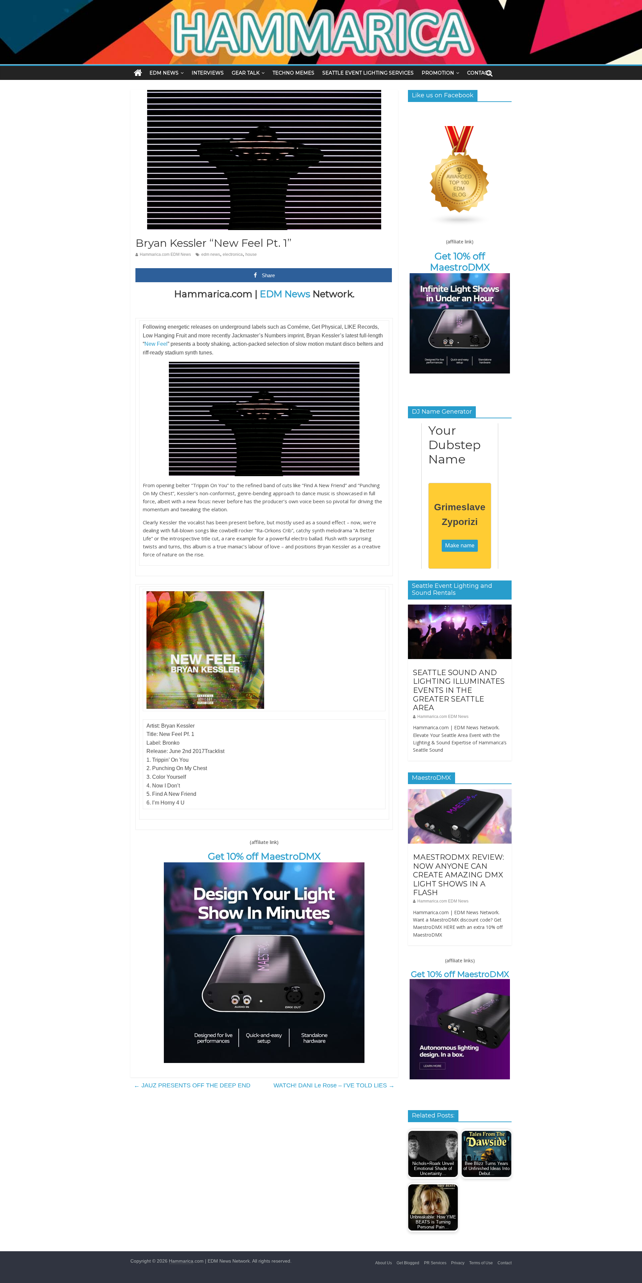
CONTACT (479, 73)
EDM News (285, 294)
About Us (383, 1263)
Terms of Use (481, 1263)
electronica (233, 254)
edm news (210, 254)
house (251, 254)
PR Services (435, 1263)
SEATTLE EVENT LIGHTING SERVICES (368, 73)
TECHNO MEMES (293, 73)
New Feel (156, 344)
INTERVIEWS (208, 73)
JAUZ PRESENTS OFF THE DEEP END (192, 1085)
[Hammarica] (321, 4)
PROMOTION (438, 73)
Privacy (457, 1263)
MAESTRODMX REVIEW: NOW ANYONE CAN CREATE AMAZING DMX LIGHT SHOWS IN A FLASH (458, 875)
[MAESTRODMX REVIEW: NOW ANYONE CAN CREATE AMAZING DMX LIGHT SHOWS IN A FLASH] (460, 792)
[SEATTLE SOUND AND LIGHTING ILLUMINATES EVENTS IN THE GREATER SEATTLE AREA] (460, 608)
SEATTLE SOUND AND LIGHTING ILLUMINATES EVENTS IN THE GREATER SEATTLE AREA (459, 690)
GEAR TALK (245, 73)
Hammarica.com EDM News (165, 254)
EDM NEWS (164, 73)
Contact (505, 1263)
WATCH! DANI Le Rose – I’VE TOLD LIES (334, 1085)
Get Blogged (408, 1263)
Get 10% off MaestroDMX (264, 856)
